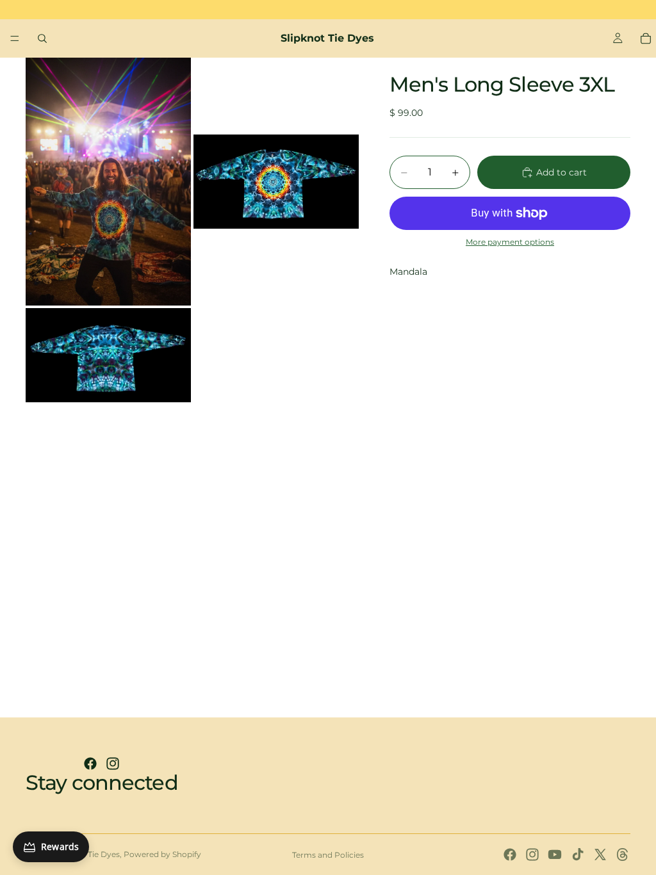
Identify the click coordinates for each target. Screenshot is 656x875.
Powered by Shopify (162, 854)
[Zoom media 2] (276, 182)
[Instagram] (112, 763)
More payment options (510, 242)
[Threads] (622, 854)
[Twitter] (600, 854)
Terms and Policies (328, 855)
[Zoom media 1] (108, 182)
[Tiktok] (578, 854)
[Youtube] (554, 854)
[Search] (42, 38)
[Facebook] (90, 763)
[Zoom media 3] (108, 355)
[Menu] (14, 38)
